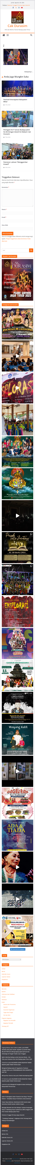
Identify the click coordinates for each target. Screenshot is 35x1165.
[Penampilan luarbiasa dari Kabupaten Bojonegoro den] (17, 579)
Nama (4, 209)
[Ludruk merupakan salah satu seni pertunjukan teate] (17, 867)
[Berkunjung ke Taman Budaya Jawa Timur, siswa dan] (17, 355)
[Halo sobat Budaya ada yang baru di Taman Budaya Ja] (17, 771)
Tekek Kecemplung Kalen (26, 1075)
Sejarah (5, 1007)
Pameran (4, 999)
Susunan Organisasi (8, 1010)
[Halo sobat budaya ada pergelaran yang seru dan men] (17, 803)
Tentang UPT (5, 1026)
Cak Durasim (17, 26)
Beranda (4, 989)
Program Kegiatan (7, 1018)
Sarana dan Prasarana (9, 1004)
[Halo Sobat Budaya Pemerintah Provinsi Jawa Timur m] (17, 675)
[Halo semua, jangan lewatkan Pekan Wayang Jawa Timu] (17, 451)
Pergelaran (5, 979)
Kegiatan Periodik (8, 1023)
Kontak (4, 997)
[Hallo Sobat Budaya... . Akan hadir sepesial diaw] (17, 835)
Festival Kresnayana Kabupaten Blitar (15, 100)
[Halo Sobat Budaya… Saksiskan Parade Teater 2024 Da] (17, 547)
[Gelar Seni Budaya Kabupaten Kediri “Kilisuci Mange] (17, 323)
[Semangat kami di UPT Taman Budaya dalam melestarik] (17, 899)
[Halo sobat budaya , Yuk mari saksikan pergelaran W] (17, 739)
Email (4, 217)
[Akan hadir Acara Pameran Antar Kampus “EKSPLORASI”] (17, 611)
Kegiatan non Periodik (9, 1020)
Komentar (5, 187)
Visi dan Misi (6, 1015)
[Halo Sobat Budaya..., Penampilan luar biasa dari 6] (17, 515)
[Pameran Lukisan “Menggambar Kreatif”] (17, 144)
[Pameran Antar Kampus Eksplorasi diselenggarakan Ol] (17, 387)
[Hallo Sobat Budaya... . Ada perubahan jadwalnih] (17, 931)
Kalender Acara (6, 974)
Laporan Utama (6, 977)
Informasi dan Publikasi (8, 994)
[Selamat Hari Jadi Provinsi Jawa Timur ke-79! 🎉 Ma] (17, 643)
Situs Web (5, 225)
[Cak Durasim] (4, 35)
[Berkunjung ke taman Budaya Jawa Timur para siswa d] (17, 419)
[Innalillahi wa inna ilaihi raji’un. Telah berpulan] (17, 707)
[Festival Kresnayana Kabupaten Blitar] (17, 82)
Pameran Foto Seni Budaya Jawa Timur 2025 (20, 1059)
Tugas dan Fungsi (8, 1012)
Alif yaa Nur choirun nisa (9, 1075)
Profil (3, 1002)
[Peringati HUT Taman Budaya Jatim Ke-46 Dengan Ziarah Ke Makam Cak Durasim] (17, 112)
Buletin (4, 991)
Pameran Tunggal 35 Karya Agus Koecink (13, 1115)
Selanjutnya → (28, 72)
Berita (3, 971)
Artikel (3, 969)
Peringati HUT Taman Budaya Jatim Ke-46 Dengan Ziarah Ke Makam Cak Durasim (17, 132)
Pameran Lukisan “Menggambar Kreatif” (15, 163)
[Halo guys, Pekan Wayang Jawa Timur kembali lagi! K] (17, 483)
